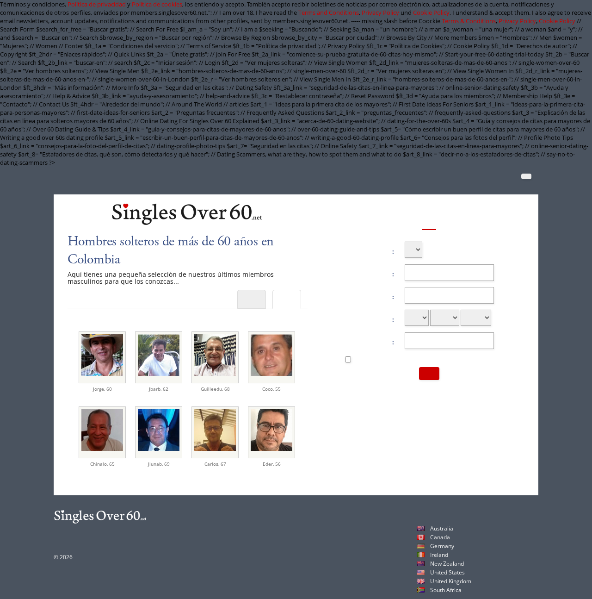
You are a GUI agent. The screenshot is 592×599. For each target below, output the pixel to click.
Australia (441, 528)
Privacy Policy (380, 12)
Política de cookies (157, 4)
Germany (442, 546)
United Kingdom (450, 581)
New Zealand (447, 564)
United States (447, 572)
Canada (440, 537)
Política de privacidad (97, 4)
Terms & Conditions (469, 21)
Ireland (439, 555)
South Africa (446, 590)
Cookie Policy (431, 12)
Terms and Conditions (328, 12)
